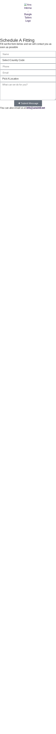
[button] (3, 28)
